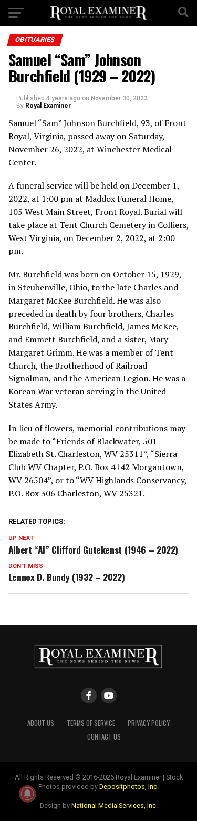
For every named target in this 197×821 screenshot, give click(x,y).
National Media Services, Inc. (114, 805)
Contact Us (104, 737)
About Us (40, 723)
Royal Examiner (48, 105)
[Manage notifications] (27, 793)
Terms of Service (91, 723)
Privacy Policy (149, 723)
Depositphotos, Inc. (129, 787)
